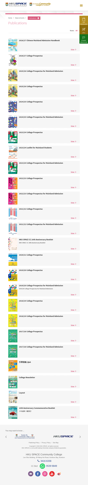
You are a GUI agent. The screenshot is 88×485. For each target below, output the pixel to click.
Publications (32, 18)
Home (10, 18)
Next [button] (80, 436)
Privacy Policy (46, 442)
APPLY (83, 33)
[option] (25, 436)
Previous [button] (6, 436)
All (77, 30)
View (72, 49)
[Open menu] (81, 5)
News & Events (19, 18)
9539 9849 (51, 466)
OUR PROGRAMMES (83, 23)
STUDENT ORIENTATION (83, 41)
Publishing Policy (34, 442)
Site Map (55, 442)
